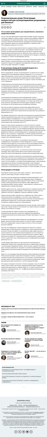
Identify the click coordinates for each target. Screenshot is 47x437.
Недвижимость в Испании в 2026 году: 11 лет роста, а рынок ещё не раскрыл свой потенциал (11, 352)
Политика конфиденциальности (30, 405)
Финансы (35, 6)
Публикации (9, 6)
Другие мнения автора (8, 367)
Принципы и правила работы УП (33, 406)
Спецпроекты (41, 6)
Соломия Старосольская (16, 12)
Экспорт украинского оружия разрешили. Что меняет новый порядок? (34, 340)
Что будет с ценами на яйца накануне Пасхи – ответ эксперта (17, 316)
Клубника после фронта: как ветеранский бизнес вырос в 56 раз (18, 312)
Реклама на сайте (13, 405)
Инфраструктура (21, 6)
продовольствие (5, 281)
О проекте (20, 405)
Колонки (14, 6)
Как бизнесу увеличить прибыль (11, 339)
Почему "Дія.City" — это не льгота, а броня (35, 351)
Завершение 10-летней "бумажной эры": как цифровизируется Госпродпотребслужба (19, 370)
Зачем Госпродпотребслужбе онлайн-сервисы (14, 373)
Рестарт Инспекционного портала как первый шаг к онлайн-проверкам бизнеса (21, 377)
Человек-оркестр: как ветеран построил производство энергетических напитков (23, 308)
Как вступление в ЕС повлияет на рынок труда (11, 325)
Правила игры (29, 6)
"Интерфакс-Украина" (38, 412)
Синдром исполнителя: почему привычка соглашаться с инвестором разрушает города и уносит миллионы (34, 327)
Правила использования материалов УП (16, 406)
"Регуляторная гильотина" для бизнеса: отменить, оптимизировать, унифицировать (20, 381)
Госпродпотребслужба (16, 281)
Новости (3, 6)
